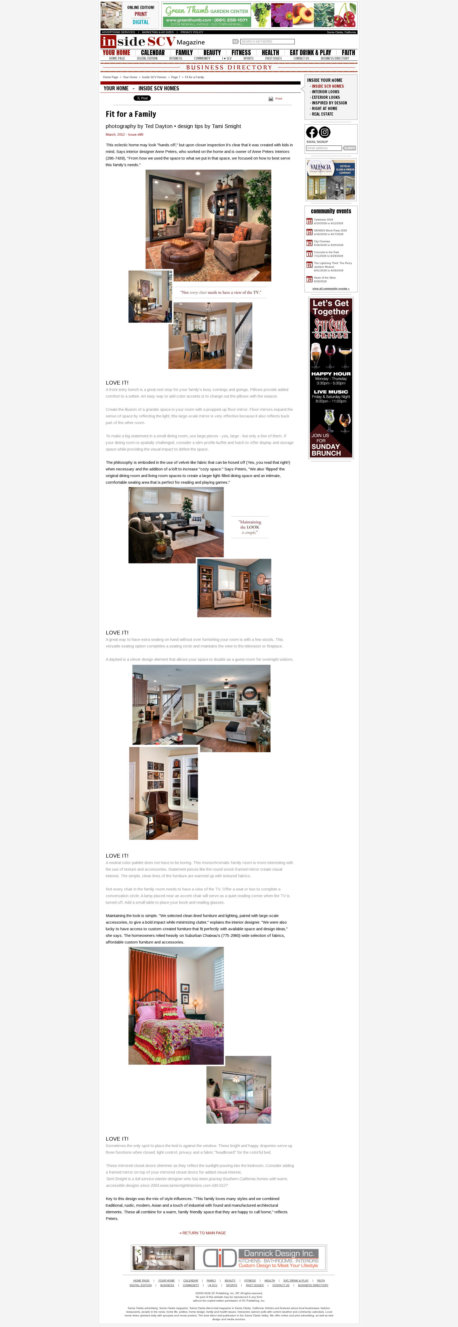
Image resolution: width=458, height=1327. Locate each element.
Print (278, 98)
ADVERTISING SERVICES (118, 32)
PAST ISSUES (273, 58)
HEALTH (270, 52)
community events (331, 211)
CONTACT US (301, 58)
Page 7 (175, 77)
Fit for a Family (194, 77)
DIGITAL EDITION (147, 58)
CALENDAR (153, 52)
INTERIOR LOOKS (326, 92)
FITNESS (241, 52)
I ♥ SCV (226, 58)
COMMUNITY (202, 58)
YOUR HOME (116, 52)
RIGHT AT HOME (324, 108)
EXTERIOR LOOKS (326, 97)
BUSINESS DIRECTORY (335, 58)
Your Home (130, 77)
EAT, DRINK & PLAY (296, 1280)
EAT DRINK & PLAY (310, 52)
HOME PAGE (117, 58)
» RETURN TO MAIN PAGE (202, 1233)
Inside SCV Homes (154, 77)
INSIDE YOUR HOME (324, 80)
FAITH (348, 52)
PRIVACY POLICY (192, 32)
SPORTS (248, 58)
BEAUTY (212, 52)
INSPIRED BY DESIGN (329, 103)
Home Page (110, 77)
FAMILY (184, 52)
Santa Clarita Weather (355, 41)
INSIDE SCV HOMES (328, 86)
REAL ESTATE (322, 114)
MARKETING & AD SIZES (158, 32)
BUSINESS (175, 58)
